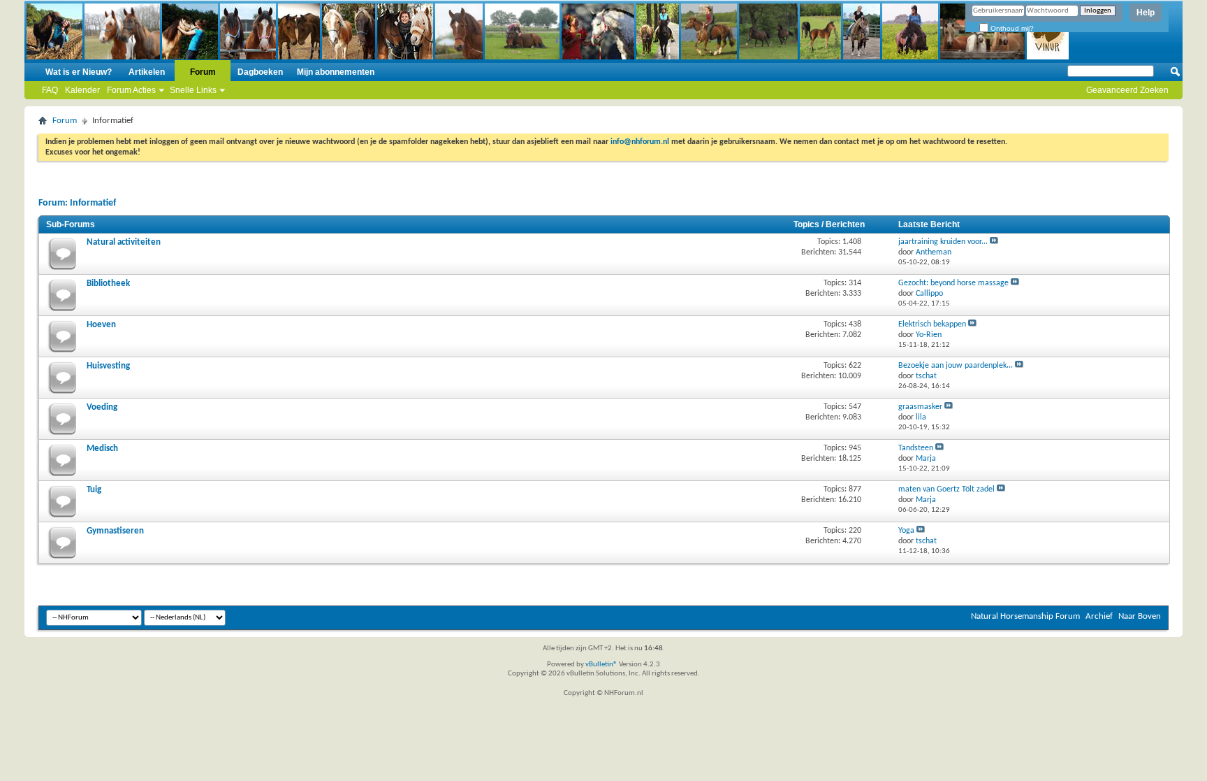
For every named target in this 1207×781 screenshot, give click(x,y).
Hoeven (101, 324)
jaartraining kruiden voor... (943, 242)
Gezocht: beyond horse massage (953, 283)
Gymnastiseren (115, 531)
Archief (1099, 616)
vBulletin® (601, 664)
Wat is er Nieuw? (78, 72)
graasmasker (920, 407)
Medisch (102, 448)
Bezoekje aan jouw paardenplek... (955, 365)
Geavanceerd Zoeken (1127, 90)
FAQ (50, 90)
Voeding (102, 407)
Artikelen (147, 72)
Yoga (906, 530)
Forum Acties (131, 90)
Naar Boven (1139, 616)
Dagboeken (260, 72)
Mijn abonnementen (335, 72)
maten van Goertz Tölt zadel (946, 489)
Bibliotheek (108, 283)
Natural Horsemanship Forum (1025, 616)
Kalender (82, 90)
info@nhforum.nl (639, 142)
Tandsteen (915, 448)
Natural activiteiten (124, 242)
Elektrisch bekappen (932, 324)
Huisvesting (108, 366)
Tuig (94, 489)
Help (1145, 12)
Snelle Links (193, 90)
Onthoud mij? (1011, 28)
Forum (203, 72)
